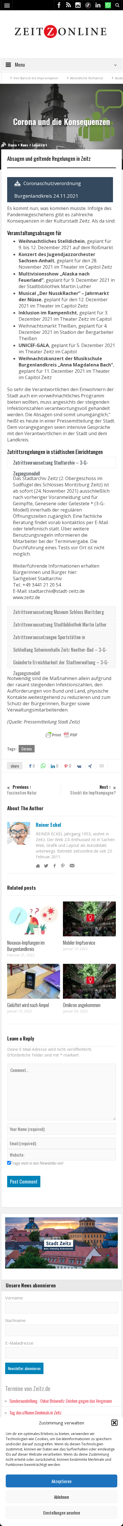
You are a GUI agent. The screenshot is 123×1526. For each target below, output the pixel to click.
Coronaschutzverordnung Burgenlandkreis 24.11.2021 (47, 189)
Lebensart (39, 144)
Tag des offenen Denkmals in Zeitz (35, 1412)
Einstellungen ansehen (61, 1512)
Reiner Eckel (48, 825)
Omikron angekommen (81, 1004)
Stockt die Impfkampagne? (93, 790)
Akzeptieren (61, 1481)
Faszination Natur (22, 790)
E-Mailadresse (19, 1343)
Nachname (15, 1320)
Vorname (14, 1298)
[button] (114, 1423)
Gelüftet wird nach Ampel (28, 1004)
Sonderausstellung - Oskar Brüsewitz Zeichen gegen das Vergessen (60, 1401)
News (24, 144)
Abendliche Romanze (71, 78)
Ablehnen (61, 1497)
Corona (26, 749)
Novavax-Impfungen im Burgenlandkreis (26, 945)
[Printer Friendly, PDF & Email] (61, 735)
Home (12, 144)
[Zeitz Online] (61, 31)
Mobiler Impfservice (79, 942)
